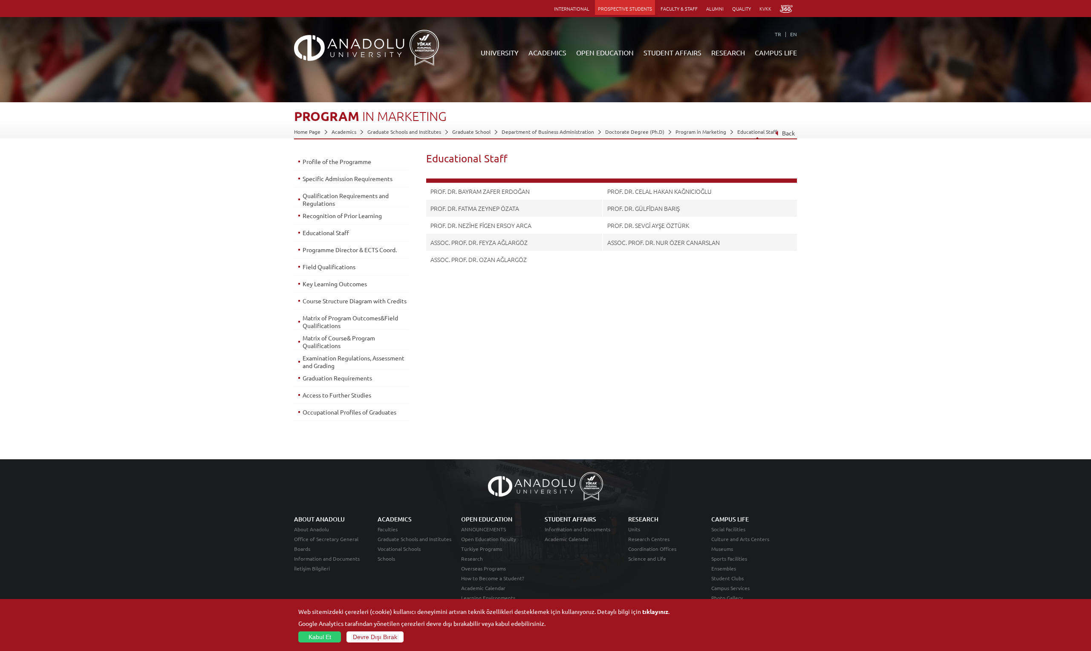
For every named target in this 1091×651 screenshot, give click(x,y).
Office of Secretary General (326, 539)
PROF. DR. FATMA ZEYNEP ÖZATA (474, 208)
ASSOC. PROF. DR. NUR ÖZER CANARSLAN (663, 242)
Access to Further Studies (337, 395)
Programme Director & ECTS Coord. (350, 249)
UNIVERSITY (500, 52)
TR (778, 34)
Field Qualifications (329, 267)
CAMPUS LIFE (776, 52)
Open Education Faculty (488, 539)
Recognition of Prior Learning (342, 215)
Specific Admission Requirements (348, 178)
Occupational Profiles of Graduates (349, 412)
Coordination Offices (652, 548)
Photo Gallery (727, 597)
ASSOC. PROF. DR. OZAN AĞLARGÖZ (478, 259)
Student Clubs (727, 578)
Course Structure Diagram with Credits (355, 301)
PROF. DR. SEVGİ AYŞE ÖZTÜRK (648, 225)
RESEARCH (728, 52)
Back (788, 133)
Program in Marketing (700, 131)
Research (472, 558)
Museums (722, 548)
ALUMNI (715, 8)
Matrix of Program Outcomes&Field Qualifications (350, 321)
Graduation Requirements (337, 378)
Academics (344, 131)
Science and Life (647, 558)
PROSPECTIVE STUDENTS (625, 8)
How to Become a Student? (492, 578)
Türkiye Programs (481, 548)
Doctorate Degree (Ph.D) (634, 131)
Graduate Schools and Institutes (404, 131)
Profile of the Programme (337, 161)
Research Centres (649, 539)
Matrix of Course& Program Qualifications (339, 341)
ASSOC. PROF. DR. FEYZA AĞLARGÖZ (479, 242)
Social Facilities (728, 529)
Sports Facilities (729, 558)
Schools (386, 558)
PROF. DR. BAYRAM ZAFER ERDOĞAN (480, 191)
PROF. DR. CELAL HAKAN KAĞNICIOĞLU (659, 191)
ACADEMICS (547, 52)
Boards (302, 548)
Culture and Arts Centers (740, 539)
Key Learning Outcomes (335, 284)
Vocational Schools (399, 548)
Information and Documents (327, 558)
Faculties (388, 529)
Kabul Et (320, 637)
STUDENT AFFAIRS (672, 52)
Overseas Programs (483, 568)
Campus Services (730, 588)
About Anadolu (311, 529)
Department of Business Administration (548, 131)
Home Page (307, 131)
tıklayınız (655, 611)
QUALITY (741, 8)
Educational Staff (757, 131)
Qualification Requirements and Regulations (346, 199)
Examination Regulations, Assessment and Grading (353, 361)
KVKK (765, 8)
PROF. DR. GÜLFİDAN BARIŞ (643, 208)
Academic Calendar (483, 588)
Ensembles (723, 568)
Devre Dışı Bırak (375, 637)
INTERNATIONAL (571, 8)
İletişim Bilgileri (312, 568)
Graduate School (471, 131)
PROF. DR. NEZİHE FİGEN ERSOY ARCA (480, 225)
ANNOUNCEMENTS (483, 529)
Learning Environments (488, 597)
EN (793, 34)
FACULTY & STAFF (679, 8)
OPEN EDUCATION (605, 52)
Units (634, 529)
